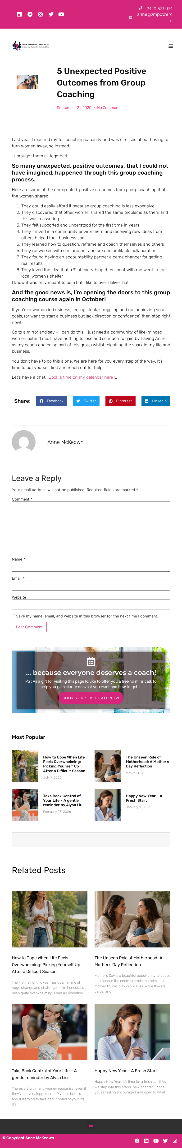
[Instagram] (40, 14)
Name (18, 559)
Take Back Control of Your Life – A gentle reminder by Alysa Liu (62, 800)
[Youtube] (61, 14)
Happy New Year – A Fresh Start (144, 798)
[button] (171, 46)
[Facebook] (30, 14)
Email (18, 578)
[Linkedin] (19, 14)
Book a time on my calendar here (81, 377)
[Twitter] (51, 14)
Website (19, 597)
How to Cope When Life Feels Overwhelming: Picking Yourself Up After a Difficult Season (64, 764)
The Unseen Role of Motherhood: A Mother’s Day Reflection (147, 761)
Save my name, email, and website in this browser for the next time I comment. (87, 616)
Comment (22, 499)
